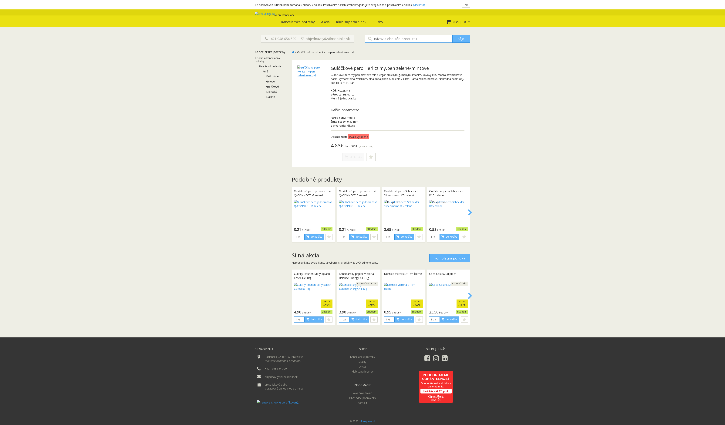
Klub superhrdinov (351, 22)
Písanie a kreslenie (270, 66)
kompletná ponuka (449, 258)
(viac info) (419, 5)
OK (466, 5)
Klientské (271, 91)
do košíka (355, 157)
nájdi (461, 38)
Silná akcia (305, 255)
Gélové (270, 81)
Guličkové (272, 86)
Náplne (270, 97)
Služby (378, 22)
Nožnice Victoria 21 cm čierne (403, 274)
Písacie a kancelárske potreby (268, 59)
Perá (265, 71)
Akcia (325, 22)
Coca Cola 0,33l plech (442, 274)
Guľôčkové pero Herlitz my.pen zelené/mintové (325, 52)
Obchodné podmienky (362, 398)
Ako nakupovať (362, 393)
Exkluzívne (272, 76)
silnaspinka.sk (367, 421)
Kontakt (362, 403)
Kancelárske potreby (298, 22)
